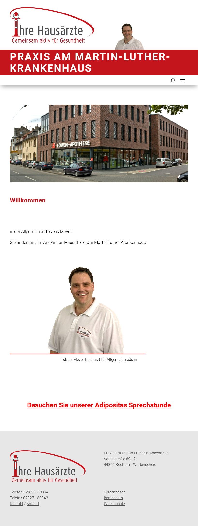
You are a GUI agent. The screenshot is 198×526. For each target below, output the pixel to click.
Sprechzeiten (115, 492)
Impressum (113, 498)
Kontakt (16, 503)
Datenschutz (114, 503)
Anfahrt (33, 503)
